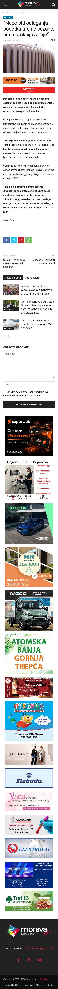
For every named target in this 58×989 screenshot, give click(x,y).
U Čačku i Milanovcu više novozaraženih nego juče (14, 263)
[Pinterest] (21, 240)
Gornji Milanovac (8, 308)
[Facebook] (6, 240)
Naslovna (7, 12)
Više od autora (32, 278)
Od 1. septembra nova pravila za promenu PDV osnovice (36, 324)
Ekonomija (19, 12)
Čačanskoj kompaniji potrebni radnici (44, 262)
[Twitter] (14, 240)
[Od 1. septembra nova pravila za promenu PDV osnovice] (11, 324)
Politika (7, 294)
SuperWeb (44, 979)
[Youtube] (39, 960)
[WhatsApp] (28, 240)
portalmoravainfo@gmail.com (38, 948)
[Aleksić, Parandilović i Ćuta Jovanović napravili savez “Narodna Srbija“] (11, 289)
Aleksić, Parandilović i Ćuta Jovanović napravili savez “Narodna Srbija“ (36, 290)
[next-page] (10, 336)
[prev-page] (5, 336)
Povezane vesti (13, 278)
